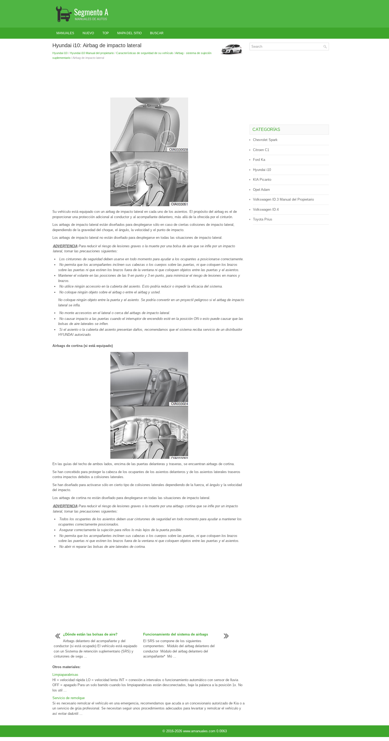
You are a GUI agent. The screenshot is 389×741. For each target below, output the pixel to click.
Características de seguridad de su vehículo (144, 53)
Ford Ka (259, 160)
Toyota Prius (262, 219)
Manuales (65, 33)
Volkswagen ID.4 (266, 209)
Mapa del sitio (129, 33)
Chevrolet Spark (265, 140)
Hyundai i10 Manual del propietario (92, 53)
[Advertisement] (149, 79)
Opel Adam (261, 190)
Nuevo (88, 33)
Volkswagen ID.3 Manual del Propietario (283, 199)
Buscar (157, 33)
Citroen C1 (261, 150)
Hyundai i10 (59, 53)
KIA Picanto (262, 180)
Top (105, 33)
